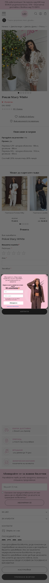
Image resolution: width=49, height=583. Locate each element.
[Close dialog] (46, 276)
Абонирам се (13, 303)
